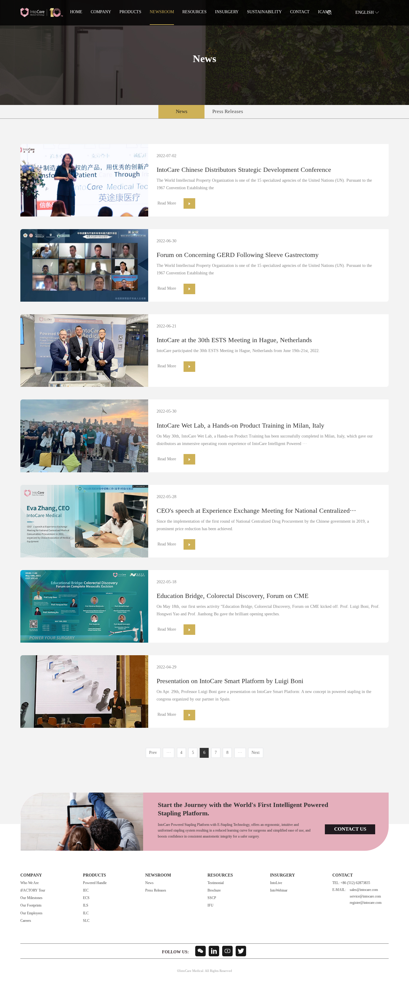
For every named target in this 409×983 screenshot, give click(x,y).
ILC (86, 913)
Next (256, 753)
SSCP (211, 898)
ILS (85, 905)
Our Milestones (31, 898)
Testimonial (215, 883)
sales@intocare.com (364, 890)
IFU (210, 905)
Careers (25, 921)
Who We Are (29, 883)
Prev (153, 753)
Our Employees (31, 913)
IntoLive (276, 883)
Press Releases (227, 111)
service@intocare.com (365, 896)
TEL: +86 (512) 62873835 (351, 883)
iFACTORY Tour (32, 890)
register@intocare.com (365, 903)
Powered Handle (95, 883)
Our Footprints (31, 905)
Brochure (214, 890)
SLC (86, 921)
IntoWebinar (278, 890)
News (181, 111)
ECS (86, 898)
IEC (86, 890)
